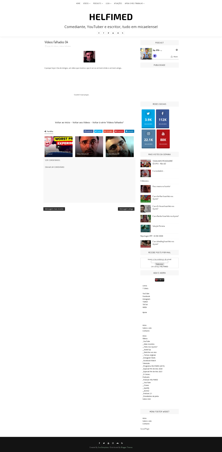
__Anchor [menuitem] (146, 391)
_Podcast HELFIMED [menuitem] (150, 380)
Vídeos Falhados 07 (83, 154)
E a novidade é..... (159, 171)
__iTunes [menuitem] (146, 385)
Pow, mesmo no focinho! (161, 186)
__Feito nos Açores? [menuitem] (150, 347)
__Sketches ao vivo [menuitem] (150, 352)
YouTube (146, 293)
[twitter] (108, 33)
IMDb (145, 307)
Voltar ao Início (62, 122)
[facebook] (103, 33)
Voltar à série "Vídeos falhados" (108, 122)
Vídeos (86, 3)
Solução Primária (159, 226)
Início (144, 325)
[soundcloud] (118, 33)
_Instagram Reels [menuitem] (149, 358)
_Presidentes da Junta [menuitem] (151, 396)
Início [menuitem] (144, 336)
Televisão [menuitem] (146, 363)
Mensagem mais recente (54, 209)
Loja (108, 3)
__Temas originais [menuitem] (149, 355)
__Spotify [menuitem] (146, 388)
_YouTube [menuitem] (146, 341)
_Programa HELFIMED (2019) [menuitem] (154, 366)
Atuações (118, 3)
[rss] (122, 33)
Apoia (145, 312)
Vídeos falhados (65, 46)
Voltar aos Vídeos (81, 122)
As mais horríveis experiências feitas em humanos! (58, 153)
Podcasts (97, 3)
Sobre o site (147, 328)
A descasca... (145, 181)
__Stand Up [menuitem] (147, 349)
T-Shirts (145, 288)
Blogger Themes (127, 447)
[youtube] (113, 33)
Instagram (146, 299)
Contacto (146, 331)
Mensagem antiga (126, 209)
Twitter (145, 302)
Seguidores (148, 121)
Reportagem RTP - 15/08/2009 (151, 236)
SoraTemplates (103, 447)
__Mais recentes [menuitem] (148, 344)
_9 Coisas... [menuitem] (147, 374)
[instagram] (99, 33)
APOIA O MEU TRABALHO (134, 3)
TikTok (145, 304)
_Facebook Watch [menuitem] (149, 360)
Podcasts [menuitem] (146, 377)
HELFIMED (111, 16)
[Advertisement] (159, 84)
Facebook (146, 296)
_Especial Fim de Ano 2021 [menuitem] (152, 371)
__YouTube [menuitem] (147, 382)
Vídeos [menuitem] (145, 338)
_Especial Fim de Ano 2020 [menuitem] (152, 369)
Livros (145, 286)
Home (78, 3)
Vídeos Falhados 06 (113, 154)
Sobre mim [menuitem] (147, 399)
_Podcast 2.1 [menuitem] (147, 393)
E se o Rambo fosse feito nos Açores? (166, 216)
